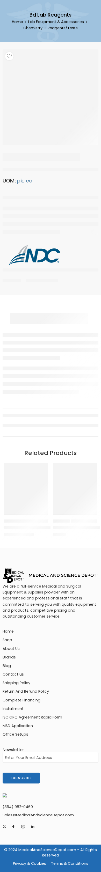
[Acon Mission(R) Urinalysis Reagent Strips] (75, 485)
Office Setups (15, 734)
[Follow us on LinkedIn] (33, 826)
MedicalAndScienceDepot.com (47, 849)
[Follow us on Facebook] (13, 826)
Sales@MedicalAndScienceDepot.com (38, 815)
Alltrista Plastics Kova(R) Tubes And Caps (47, 527)
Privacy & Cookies (29, 863)
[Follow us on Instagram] (23, 826)
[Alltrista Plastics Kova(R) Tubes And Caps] (26, 485)
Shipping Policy (16, 682)
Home (17, 21)
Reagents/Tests (63, 28)
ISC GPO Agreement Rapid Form (32, 717)
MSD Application (18, 725)
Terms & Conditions (69, 863)
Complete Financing (21, 700)
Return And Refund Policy (26, 691)
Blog (7, 665)
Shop (7, 639)
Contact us (13, 674)
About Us (11, 648)
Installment (13, 708)
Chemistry (32, 28)
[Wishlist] (9, 56)
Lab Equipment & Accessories (56, 21)
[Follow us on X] (4, 826)
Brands (9, 657)
